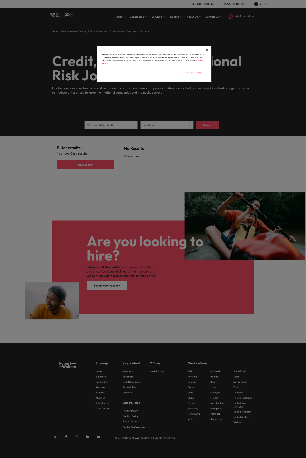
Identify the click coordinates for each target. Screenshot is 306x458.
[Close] (207, 50)
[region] (154, 64)
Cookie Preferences (192, 72)
